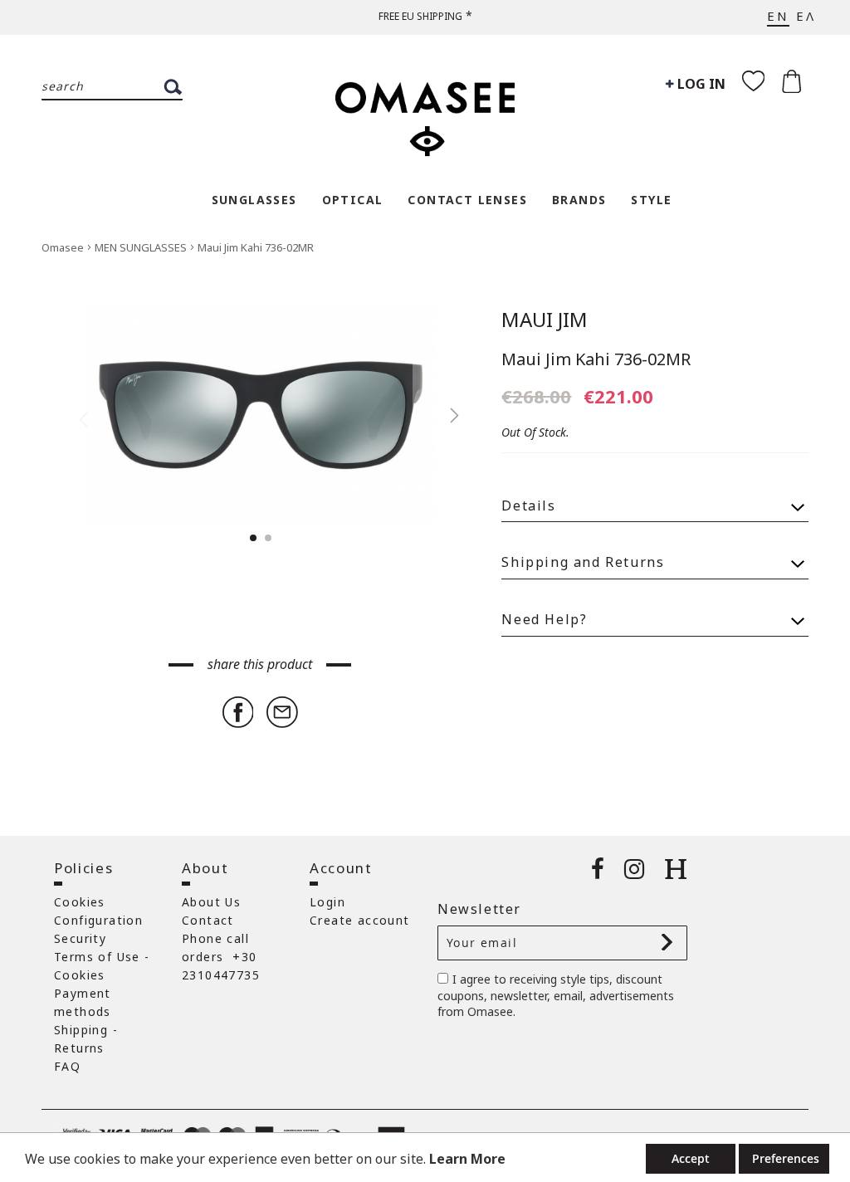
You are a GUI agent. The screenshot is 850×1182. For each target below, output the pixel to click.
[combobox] (112, 87)
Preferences (785, 1158)
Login (327, 902)
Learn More (467, 1159)
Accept (691, 1158)
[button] (446, 415)
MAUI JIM (544, 319)
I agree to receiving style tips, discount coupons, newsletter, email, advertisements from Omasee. (555, 995)
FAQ (67, 1066)
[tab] (654, 498)
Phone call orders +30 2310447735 (221, 956)
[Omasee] (425, 110)
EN (778, 15)
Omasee (64, 247)
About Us (211, 902)
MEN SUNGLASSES (142, 247)
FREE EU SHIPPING (420, 16)
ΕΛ (806, 15)
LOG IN (699, 84)
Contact (208, 920)
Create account (360, 920)
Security (80, 938)
